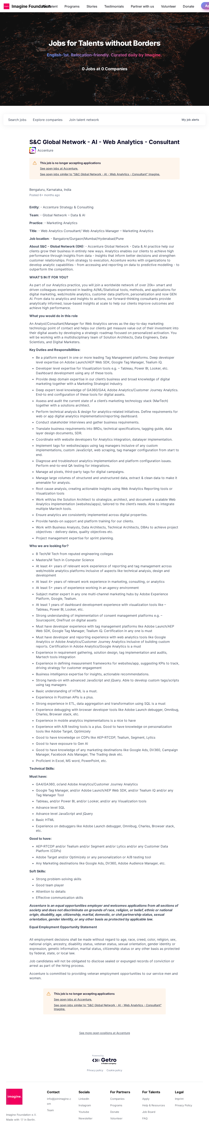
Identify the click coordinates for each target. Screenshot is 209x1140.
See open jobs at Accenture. (59, 168)
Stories (92, 6)
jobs (17, 120)
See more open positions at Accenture (104, 1033)
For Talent (50, 6)
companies (47, 120)
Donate (188, 6)
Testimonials (114, 6)
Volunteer (168, 6)
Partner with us (142, 6)
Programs (72, 6)
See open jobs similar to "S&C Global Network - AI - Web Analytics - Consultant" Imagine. (100, 174)
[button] (6, 6)
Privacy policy (95, 1070)
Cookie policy (114, 1070)
